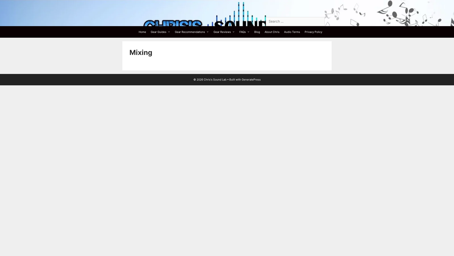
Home (142, 32)
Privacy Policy (313, 32)
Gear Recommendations (190, 32)
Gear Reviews (222, 32)
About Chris (272, 32)
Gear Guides (158, 32)
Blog (257, 32)
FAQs (242, 32)
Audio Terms (292, 32)
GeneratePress (251, 79)
